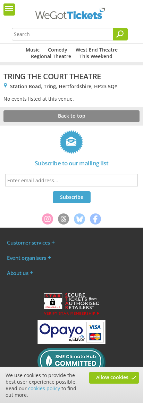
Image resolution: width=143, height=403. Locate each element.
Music (33, 49)
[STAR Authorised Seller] (71, 314)
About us (17, 272)
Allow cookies (112, 377)
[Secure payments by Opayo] (71, 342)
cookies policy (44, 388)
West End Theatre (97, 49)
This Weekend (95, 56)
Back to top (71, 115)
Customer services (28, 242)
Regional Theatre (51, 56)
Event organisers (26, 257)
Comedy (57, 49)
